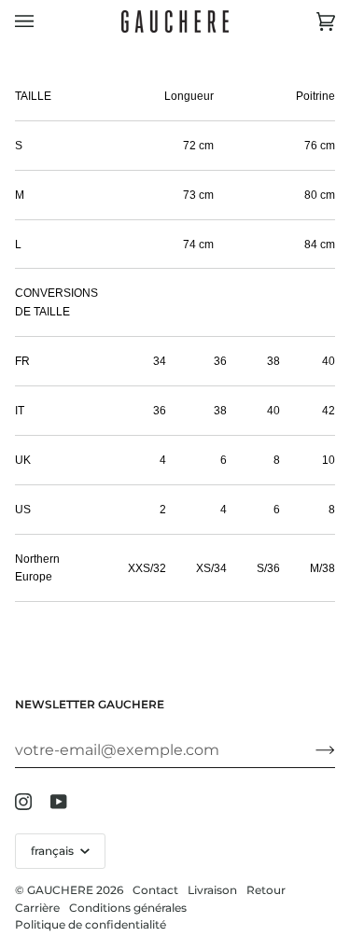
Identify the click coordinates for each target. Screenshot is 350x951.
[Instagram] (23, 801)
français (54, 851)
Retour (266, 890)
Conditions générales (128, 908)
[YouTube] (58, 801)
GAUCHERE (60, 890)
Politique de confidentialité (90, 924)
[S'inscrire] (310, 749)
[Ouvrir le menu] (43, 21)
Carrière (37, 908)
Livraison (212, 890)
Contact (155, 890)
